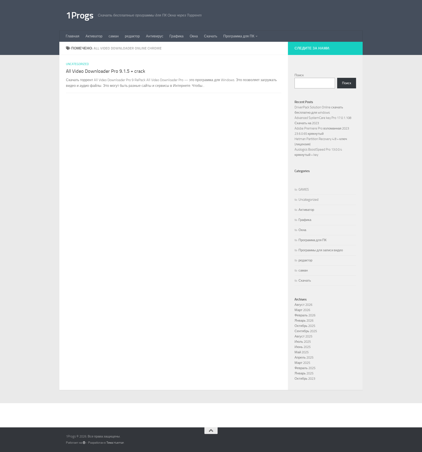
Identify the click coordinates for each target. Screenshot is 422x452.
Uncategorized (77, 64)
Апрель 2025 (304, 357)
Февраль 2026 (305, 315)
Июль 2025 (303, 342)
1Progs (79, 15)
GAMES (303, 189)
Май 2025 (302, 352)
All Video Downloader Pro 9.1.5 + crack (105, 71)
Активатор (93, 36)
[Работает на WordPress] (84, 442)
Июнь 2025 (303, 347)
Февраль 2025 (305, 368)
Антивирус (154, 36)
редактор (132, 36)
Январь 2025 (304, 373)
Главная (72, 36)
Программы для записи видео (320, 250)
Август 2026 (303, 305)
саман (114, 36)
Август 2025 (303, 336)
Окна (194, 36)
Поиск (299, 75)
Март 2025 (302, 363)
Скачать (210, 36)
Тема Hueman (115, 442)
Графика (176, 36)
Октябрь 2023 (305, 379)
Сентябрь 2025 (306, 331)
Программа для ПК (238, 36)
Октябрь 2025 (305, 326)
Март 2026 (302, 310)
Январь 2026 (304, 321)
